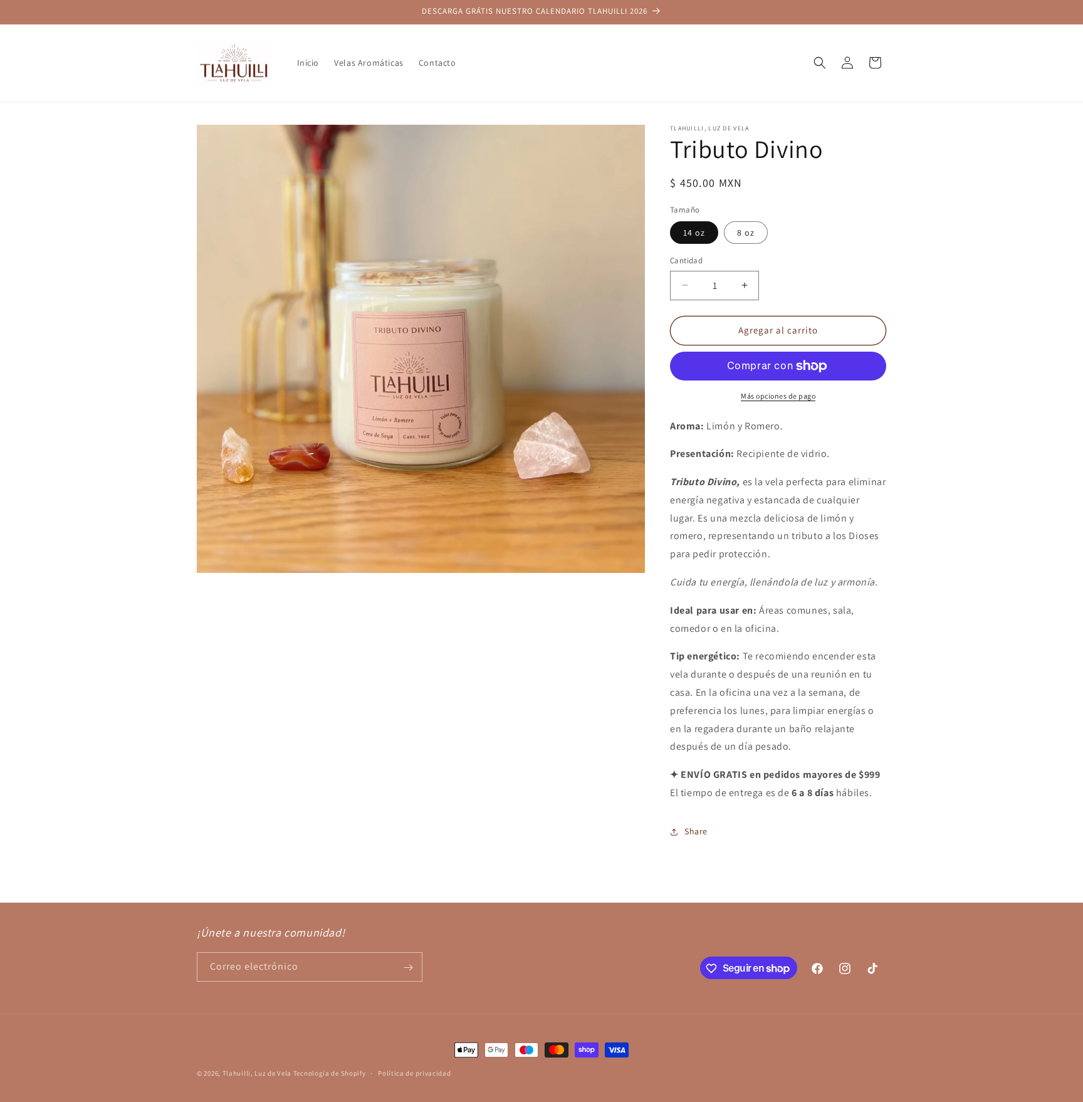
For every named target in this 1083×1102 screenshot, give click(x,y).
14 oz (694, 232)
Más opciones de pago (778, 396)
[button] (820, 62)
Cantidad (686, 260)
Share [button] (696, 831)
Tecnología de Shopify (329, 1073)
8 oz (746, 232)
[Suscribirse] (408, 967)
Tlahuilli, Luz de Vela (256, 1073)
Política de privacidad (414, 1072)
